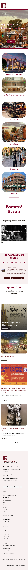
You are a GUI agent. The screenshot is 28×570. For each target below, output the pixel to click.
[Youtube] (20, 263)
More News (16, 442)
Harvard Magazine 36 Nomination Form (11, 323)
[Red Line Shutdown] (14, 342)
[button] (3, 233)
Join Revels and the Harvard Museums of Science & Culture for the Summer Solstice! (14, 390)
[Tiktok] (25, 263)
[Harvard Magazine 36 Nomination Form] (14, 317)
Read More (5, 328)
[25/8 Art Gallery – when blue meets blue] (14, 415)
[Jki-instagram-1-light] (12, 263)
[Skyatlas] (16, 263)
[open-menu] (25, 5)
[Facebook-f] (3, 263)
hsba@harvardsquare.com (20, 565)
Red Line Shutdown (7, 357)
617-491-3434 (10, 565)
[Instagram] (4, 487)
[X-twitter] (8, 263)
